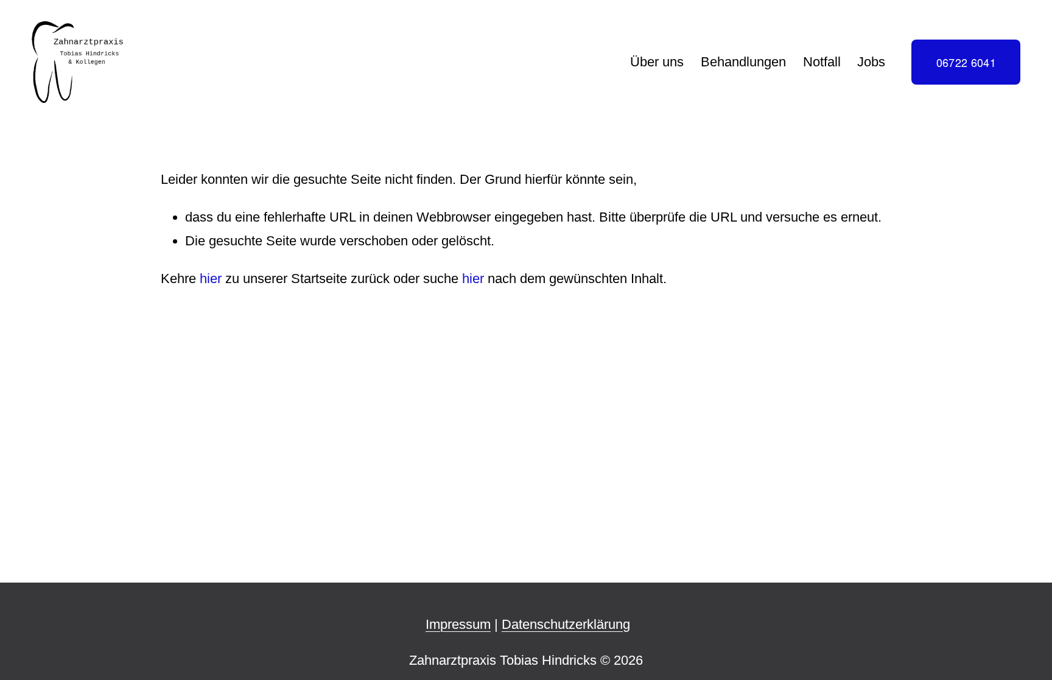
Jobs (871, 61)
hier (211, 278)
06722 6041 (966, 62)
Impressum (458, 624)
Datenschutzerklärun (562, 624)
